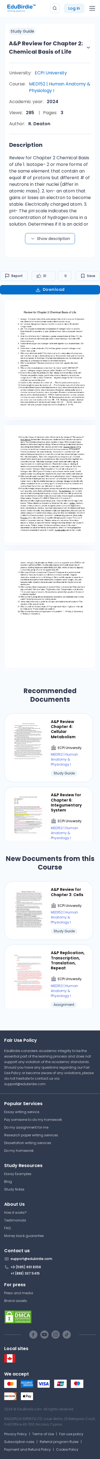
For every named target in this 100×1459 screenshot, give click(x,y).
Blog (8, 1181)
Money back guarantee (24, 1235)
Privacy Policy (15, 1434)
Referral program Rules (59, 1441)
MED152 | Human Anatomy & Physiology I (59, 87)
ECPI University (51, 73)
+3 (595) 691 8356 (26, 1267)
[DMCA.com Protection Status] (50, 1317)
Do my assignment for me (26, 1127)
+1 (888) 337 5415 (25, 1273)
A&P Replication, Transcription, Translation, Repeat (68, 960)
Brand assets (15, 1300)
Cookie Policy (67, 1449)
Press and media (18, 1293)
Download (54, 289)
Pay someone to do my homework (33, 1119)
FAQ (7, 1228)
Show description (53, 238)
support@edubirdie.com (25, 1084)
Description (25, 145)
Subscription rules (19, 1441)
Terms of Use (43, 1434)
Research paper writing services (31, 1135)
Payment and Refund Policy (27, 1449)
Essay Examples (17, 1173)
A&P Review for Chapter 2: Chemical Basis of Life (46, 48)
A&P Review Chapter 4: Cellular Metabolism (63, 729)
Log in (74, 8)
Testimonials (15, 1220)
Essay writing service (21, 1112)
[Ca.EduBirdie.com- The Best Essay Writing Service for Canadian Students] (9, 1361)
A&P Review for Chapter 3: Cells (67, 892)
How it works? (15, 1212)
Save (91, 275)
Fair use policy (71, 1434)
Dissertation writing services (27, 1142)
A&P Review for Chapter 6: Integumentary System (66, 802)
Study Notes (14, 1189)
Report (17, 275)
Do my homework (19, 1150)
